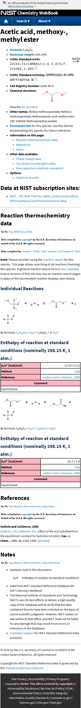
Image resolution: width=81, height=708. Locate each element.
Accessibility (37, 679)
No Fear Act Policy (52, 688)
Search (22, 21)
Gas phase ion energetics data (35, 163)
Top (11, 231)
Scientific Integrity (55, 693)
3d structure (29, 107)
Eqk (77, 371)
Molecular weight (21, 54)
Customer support (22, 633)
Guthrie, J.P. (8, 531)
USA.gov (42, 702)
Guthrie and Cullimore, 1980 (61, 377)
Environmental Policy (27, 693)
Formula (15, 50)
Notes (20, 149)
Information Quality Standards (29, 698)
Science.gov (27, 702)
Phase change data (28, 159)
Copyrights (12, 684)
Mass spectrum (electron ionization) (40, 168)
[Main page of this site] (6, 21)
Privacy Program (57, 679)
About (43, 21)
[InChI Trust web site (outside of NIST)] (76, 62)
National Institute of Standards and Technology (9, 13)
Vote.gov (56, 702)
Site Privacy (19, 679)
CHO (21, 332)
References (23, 145)
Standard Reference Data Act (24, 668)
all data (43, 541)
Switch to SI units (27, 178)
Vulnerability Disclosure (23, 688)
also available (70, 269)
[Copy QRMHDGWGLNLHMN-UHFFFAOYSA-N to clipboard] (35, 80)
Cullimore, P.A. (27, 531)
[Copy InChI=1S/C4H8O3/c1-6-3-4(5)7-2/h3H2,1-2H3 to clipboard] (35, 69)
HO (32, 332)
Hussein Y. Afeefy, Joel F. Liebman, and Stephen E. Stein (51, 251)
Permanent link (20, 126)
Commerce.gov (61, 698)
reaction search (53, 259)
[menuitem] (6, 21)
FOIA (69, 688)
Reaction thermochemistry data (37, 140)
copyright (26, 239)
